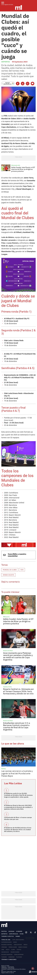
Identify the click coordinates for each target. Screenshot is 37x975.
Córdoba (4, 947)
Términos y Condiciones (8, 959)
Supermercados (6, 942)
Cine (2, 949)
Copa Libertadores (18, 939)
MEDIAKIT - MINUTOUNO (7, 966)
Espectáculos (13, 934)
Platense (19, 957)
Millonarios (6, 617)
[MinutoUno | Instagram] (26, 932)
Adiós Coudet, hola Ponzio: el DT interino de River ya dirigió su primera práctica (23, 169)
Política (4, 931)
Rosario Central (6, 944)
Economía (19, 931)
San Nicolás (5, 952)
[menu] (3, 2)
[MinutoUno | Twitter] (30, 932)
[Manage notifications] (32, 968)
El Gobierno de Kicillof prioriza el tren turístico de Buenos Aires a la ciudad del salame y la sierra (17, 829)
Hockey (3, 768)
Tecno (21, 934)
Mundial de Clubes (10, 570)
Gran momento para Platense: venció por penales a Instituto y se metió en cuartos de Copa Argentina (18, 656)
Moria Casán (13, 947)
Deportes (5, 62)
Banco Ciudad (22, 947)
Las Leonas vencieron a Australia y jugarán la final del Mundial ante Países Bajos (17, 773)
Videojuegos (18, 944)
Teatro (19, 949)
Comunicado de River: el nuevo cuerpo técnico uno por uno (18, 818)
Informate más (15, 165)
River (15, 942)
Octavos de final (8, 650)
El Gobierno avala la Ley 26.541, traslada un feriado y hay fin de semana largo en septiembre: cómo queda (18, 795)
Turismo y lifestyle (7, 936)
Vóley (7, 949)
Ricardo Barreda (6, 954)
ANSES (25, 944)
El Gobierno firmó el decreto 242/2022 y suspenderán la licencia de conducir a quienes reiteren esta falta (18, 807)
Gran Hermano (18, 954)
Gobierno (11, 957)
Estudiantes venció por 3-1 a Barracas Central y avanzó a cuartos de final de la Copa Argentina (16, 726)
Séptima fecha (7, 687)
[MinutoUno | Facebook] (34, 932)
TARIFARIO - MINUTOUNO (8, 968)
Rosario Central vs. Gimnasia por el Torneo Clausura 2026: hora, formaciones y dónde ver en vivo (18, 691)
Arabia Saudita (8, 575)
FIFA (21, 570)
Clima (13, 949)
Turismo (4, 957)
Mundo (18, 936)
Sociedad (11, 931)
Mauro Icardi (15, 952)
